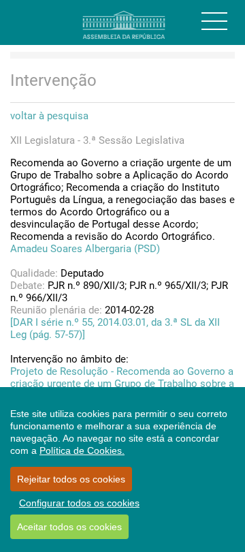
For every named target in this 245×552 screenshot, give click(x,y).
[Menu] (214, 21)
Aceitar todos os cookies (69, 526)
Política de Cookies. (82, 450)
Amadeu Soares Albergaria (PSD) (85, 249)
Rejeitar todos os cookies (71, 479)
